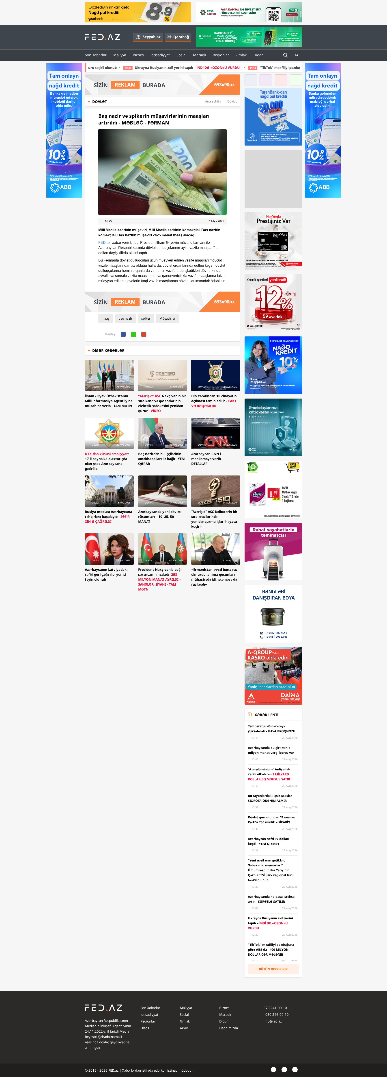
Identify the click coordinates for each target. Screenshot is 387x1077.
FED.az (104, 242)
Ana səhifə (213, 101)
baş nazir (125, 318)
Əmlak (241, 54)
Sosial (181, 54)
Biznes (138, 54)
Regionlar (221, 54)
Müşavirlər (167, 318)
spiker (145, 318)
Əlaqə (144, 1028)
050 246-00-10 (276, 1014)
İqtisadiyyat (160, 54)
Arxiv (184, 1028)
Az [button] (297, 54)
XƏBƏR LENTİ (266, 714)
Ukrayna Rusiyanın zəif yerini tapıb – (126, 67)
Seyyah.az (152, 36)
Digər (258, 54)
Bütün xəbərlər (273, 969)
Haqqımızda (228, 1028)
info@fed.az (273, 1021)
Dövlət (232, 101)
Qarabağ (181, 36)
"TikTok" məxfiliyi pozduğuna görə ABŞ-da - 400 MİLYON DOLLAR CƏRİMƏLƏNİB (263, 67)
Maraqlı (199, 54)
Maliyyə (119, 54)
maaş (105, 318)
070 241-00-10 (275, 1007)
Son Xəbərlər (96, 54)
